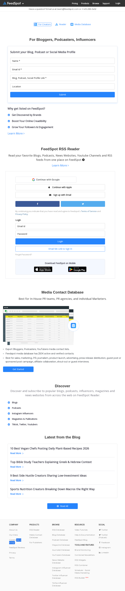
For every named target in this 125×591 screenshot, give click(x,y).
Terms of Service (89, 211)
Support (106, 3)
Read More (15, 453)
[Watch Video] (83, 160)
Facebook (105, 542)
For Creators (44, 24)
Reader (62, 24)
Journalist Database (61, 550)
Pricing (75, 3)
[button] (43, 269)
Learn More (15, 133)
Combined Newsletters (85, 555)
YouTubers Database (61, 555)
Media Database (83, 24)
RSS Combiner (81, 565)
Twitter (104, 530)
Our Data (13, 535)
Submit (62, 94)
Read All (64, 506)
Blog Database (58, 535)
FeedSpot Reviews (17, 547)
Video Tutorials (81, 530)
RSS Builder (81, 578)
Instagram (106, 547)
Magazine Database (61, 545)
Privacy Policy (21, 214)
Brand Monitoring (83, 550)
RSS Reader (34, 530)
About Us (13, 530)
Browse (96, 3)
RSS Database (58, 530)
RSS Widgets (80, 560)
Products (85, 3)
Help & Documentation (85, 535)
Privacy (12, 553)
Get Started (18, 369)
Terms (11, 558)
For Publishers (35, 542)
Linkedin (105, 552)
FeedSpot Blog (81, 540)
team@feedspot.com (68, 9)
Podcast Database (60, 540)
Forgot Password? (23, 254)
